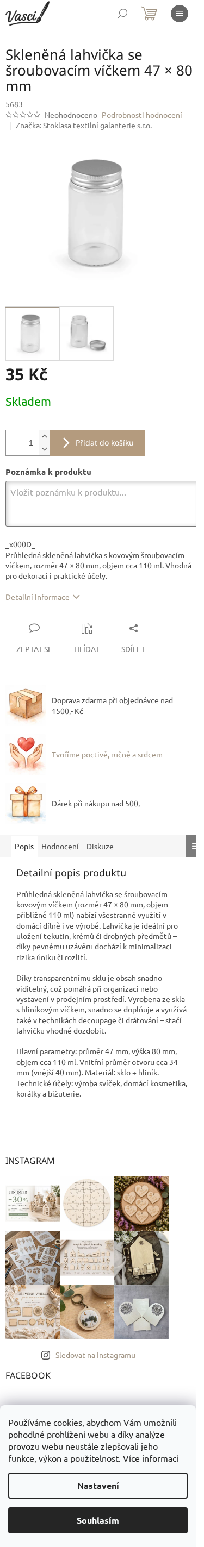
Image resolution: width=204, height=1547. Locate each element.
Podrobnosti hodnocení (142, 115)
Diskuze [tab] (100, 846)
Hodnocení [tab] (60, 846)
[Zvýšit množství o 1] (44, 436)
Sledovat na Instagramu (95, 1355)
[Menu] (179, 13)
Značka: (84, 125)
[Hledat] (122, 13)
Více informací (150, 1457)
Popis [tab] (24, 846)
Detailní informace (37, 597)
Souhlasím (98, 1520)
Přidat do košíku (105, 442)
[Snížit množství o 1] (44, 449)
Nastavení (98, 1485)
